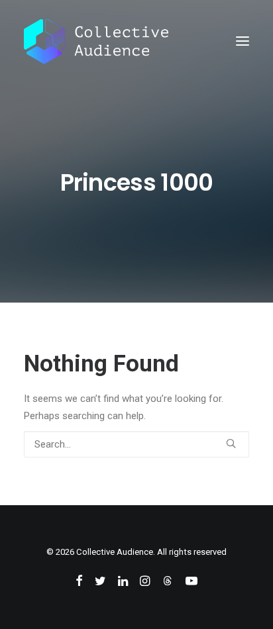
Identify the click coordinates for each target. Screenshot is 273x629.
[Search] (136, 444)
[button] (242, 41)
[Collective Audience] (96, 41)
